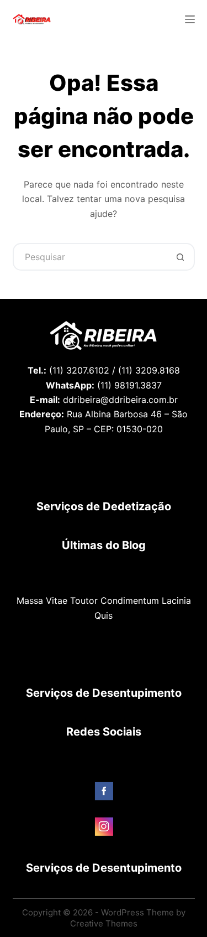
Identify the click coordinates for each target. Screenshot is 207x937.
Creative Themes (103, 923)
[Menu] (190, 19)
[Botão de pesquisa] (181, 257)
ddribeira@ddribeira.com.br (120, 399)
